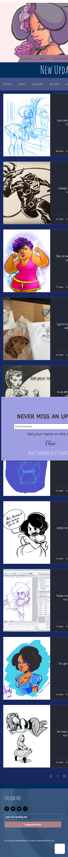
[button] (50, 443)
